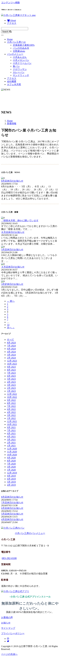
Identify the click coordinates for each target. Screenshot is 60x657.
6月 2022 (11, 409)
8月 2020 (11, 460)
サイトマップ (8, 628)
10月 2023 (12, 364)
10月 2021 (12, 424)
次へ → (11, 327)
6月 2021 (11, 433)
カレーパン (18, 72)
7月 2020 (11, 464)
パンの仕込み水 (21, 48)
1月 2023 (11, 391)
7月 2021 (11, 430)
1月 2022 (11, 418)
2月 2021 (11, 442)
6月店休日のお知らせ (12, 508)
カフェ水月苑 (14, 84)
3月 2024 (11, 355)
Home (10, 39)
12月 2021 (12, 421)
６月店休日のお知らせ (12, 232)
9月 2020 (11, 457)
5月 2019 (11, 482)
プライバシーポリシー (12, 633)
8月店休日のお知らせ (12, 181)
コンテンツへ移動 (10, 2)
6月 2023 (11, 376)
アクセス (11, 23)
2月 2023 (11, 388)
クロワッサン (20, 69)
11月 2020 (12, 451)
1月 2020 (11, 470)
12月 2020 (12, 448)
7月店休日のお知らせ (12, 502)
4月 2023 (11, 382)
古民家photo (19, 51)
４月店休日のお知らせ (12, 267)
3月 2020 (11, 467)
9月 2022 (11, 400)
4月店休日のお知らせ (12, 519)
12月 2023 (12, 361)
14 (8, 325)
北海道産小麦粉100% (24, 45)
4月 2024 (11, 351)
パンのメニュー (15, 54)
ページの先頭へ (9, 654)
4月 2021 (11, 436)
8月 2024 (11, 342)
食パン (16, 66)
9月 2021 (11, 427)
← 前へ (11, 301)
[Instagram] (8, 638)
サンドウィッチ (21, 75)
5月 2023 (11, 379)
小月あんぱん (20, 57)
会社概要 (11, 81)
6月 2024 (11, 348)
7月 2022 (11, 406)
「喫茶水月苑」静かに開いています (19, 220)
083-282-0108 (9, 558)
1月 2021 (11, 445)
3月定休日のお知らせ (12, 284)
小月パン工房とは (16, 42)
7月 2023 (11, 373)
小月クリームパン (22, 63)
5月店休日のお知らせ (12, 249)
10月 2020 (12, 454)
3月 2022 (11, 415)
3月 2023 (11, 385)
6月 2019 (11, 479)
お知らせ (5, 623)
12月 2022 (12, 394)
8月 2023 (11, 370)
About (13, 20)
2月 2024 (11, 358)
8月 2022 (11, 403)
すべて (10, 339)
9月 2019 (11, 476)
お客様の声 (7, 617)
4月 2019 (11, 485)
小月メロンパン (21, 60)
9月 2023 (11, 367)
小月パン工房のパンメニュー (30, 533)
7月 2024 (11, 345)
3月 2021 (11, 439)
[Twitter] (8, 641)
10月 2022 (12, 397)
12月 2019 (12, 473)
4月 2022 (11, 412)
